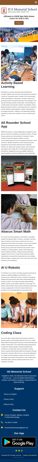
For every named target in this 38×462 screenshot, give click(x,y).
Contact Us (19, 23)
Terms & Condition (10, 394)
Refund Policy (9, 404)
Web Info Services (19, 457)
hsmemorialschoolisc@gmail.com (16, 428)
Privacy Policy (9, 399)
